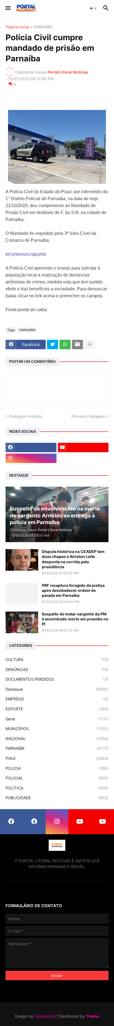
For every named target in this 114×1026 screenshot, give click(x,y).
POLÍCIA (57, 768)
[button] (7, 8)
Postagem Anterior (25, 416)
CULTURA (57, 659)
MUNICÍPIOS (57, 728)
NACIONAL (57, 738)
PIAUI (57, 758)
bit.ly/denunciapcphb (26, 254)
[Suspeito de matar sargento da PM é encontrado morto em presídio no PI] (22, 622)
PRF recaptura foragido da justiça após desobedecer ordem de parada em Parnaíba (73, 590)
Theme (92, 1016)
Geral (57, 718)
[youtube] (83, 447)
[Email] (77, 344)
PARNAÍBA (42, 27)
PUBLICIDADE (57, 797)
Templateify (45, 1016)
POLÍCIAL (57, 778)
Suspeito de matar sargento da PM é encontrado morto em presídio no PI (75, 619)
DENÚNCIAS (57, 669)
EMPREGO (57, 698)
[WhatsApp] (65, 344)
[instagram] (31, 458)
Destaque (57, 689)
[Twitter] (52, 344)
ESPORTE (57, 708)
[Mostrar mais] (89, 344)
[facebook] (31, 447)
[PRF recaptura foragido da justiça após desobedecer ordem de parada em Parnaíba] (22, 594)
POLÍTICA (57, 788)
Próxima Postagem (88, 416)
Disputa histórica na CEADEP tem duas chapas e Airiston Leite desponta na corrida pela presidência (73, 559)
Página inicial (17, 27)
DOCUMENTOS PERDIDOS (57, 679)
